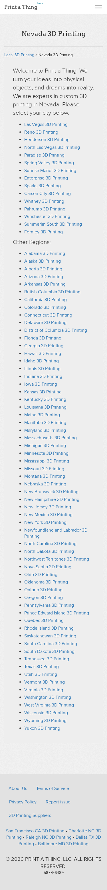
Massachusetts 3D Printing (50, 438)
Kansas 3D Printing (43, 392)
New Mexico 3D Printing (48, 515)
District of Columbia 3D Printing (55, 330)
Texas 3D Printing (41, 667)
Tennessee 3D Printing (46, 659)
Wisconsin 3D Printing (46, 713)
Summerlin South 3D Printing (53, 224)
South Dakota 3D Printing (49, 651)
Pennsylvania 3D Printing (49, 605)
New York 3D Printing (45, 522)
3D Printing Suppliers (30, 815)
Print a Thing (23, 6)
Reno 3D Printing (41, 132)
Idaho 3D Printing (41, 361)
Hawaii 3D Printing (42, 353)
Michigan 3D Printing (45, 445)
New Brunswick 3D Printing (51, 492)
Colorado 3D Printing (45, 307)
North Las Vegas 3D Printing (52, 147)
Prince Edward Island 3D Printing (56, 613)
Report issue (58, 802)
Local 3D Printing (19, 54)
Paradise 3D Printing (44, 155)
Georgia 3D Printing (43, 346)
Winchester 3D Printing (47, 216)
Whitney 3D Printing (44, 201)
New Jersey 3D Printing (47, 507)
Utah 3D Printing (40, 674)
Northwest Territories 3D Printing (56, 559)
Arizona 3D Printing (43, 277)
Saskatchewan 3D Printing (50, 636)
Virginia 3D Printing (43, 690)
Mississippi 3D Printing (46, 461)
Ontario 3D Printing (43, 590)
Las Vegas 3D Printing (46, 124)
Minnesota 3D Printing (46, 453)
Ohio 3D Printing (40, 574)
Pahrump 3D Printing (44, 209)
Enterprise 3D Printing (46, 178)
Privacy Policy (23, 802)
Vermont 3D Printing (44, 682)
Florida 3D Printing (42, 338)
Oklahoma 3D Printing (46, 582)
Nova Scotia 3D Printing (47, 567)
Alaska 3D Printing (42, 261)
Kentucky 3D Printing (45, 399)
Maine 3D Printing (42, 415)
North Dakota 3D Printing (49, 551)
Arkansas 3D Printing (45, 284)
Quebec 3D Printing (44, 620)
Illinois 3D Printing (42, 369)
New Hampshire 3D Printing (51, 499)
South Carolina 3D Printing (50, 644)
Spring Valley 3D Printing (49, 163)
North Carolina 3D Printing (50, 544)
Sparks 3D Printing (42, 186)
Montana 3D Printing (44, 476)
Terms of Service (52, 788)
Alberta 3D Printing (43, 269)
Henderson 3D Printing (47, 140)
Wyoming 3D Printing (45, 720)
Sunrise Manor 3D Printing (50, 170)
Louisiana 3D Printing (45, 407)
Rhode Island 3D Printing (49, 628)
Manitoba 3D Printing (45, 423)
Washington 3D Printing (47, 697)
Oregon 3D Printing (43, 597)
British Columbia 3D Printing (52, 292)
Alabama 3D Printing (44, 253)
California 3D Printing (45, 299)
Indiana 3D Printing (43, 376)
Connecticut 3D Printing (48, 315)
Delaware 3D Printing (45, 322)
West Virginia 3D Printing (49, 705)
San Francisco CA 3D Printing (35, 831)
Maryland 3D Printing (45, 430)
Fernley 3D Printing (43, 232)
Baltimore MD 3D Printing (63, 844)
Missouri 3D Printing (44, 469)
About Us (18, 788)
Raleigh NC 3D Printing (49, 837)
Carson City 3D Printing (47, 193)
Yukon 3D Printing (42, 728)
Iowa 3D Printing (40, 384)
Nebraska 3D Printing (45, 484)
